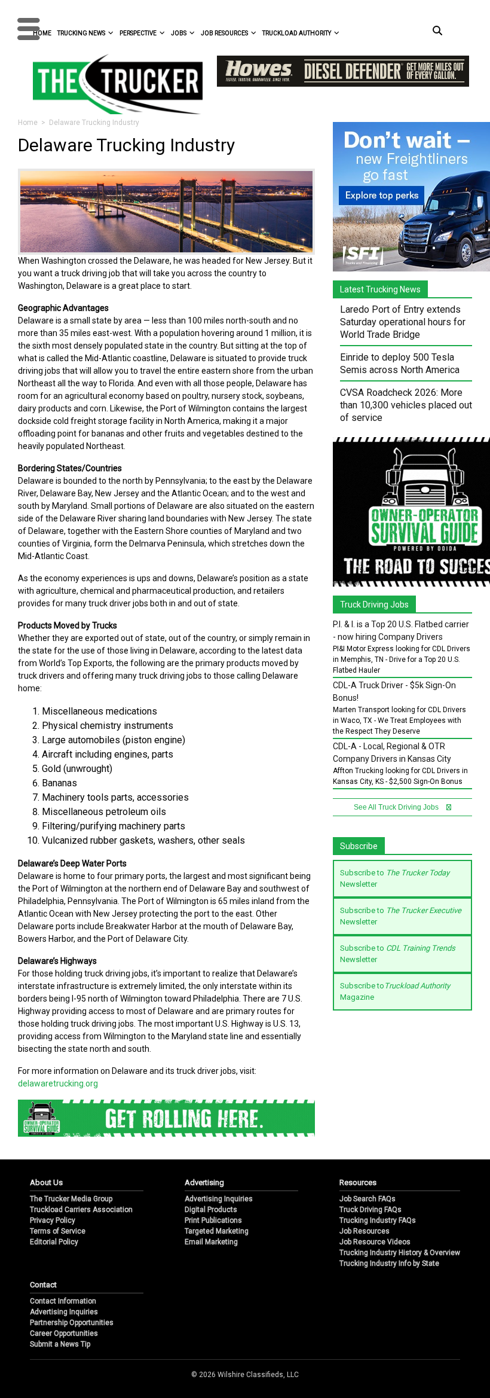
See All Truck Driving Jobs (397, 807)
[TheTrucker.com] (112, 84)
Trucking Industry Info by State (389, 1263)
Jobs (178, 33)
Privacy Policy (52, 1220)
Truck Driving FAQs (370, 1209)
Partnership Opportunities (72, 1322)
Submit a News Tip (60, 1344)
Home (28, 122)
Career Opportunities (64, 1333)
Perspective (138, 33)
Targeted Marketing (217, 1231)
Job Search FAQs (367, 1199)
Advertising (204, 1182)
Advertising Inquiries (219, 1199)
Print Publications (213, 1220)
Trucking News (81, 33)
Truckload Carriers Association (81, 1209)
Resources (357, 1182)
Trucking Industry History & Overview (399, 1253)
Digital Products (211, 1209)
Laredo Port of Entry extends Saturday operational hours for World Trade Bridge (403, 322)
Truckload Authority (296, 33)
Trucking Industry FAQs (377, 1220)
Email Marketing (211, 1242)
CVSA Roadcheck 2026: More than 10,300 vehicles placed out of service (406, 405)
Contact (43, 1284)
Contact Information (63, 1301)
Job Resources (224, 33)
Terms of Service (57, 1231)
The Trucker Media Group (71, 1199)
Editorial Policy (54, 1242)
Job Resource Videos (375, 1242)
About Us (46, 1182)
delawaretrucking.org (58, 1083)
